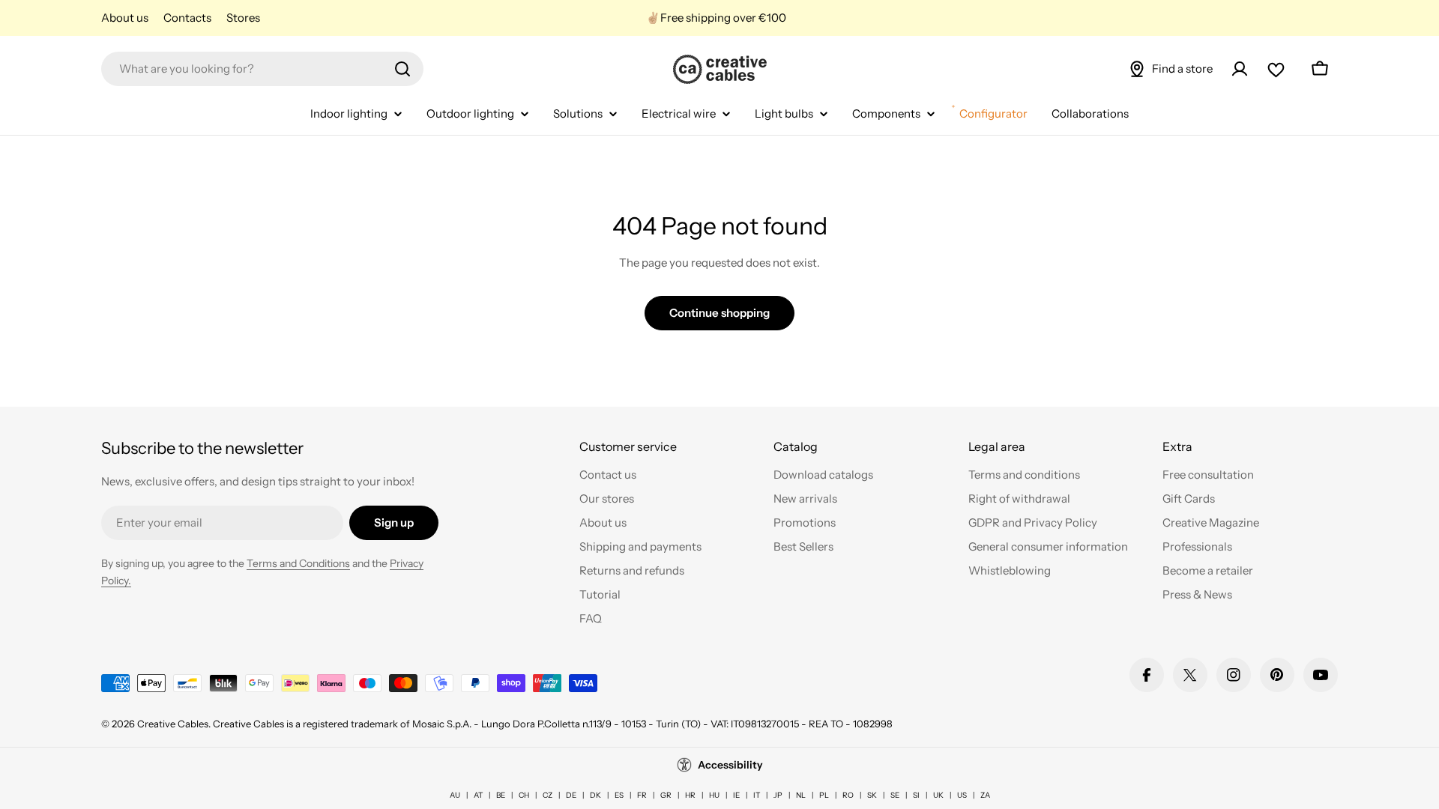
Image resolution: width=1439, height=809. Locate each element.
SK (872, 795)
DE (571, 795)
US (962, 795)
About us (124, 17)
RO (848, 795)
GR (666, 795)
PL (824, 795)
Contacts (187, 17)
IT (756, 795)
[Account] (1240, 69)
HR (690, 795)
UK (938, 795)
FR (642, 795)
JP (777, 795)
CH (524, 795)
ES (619, 795)
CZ (547, 795)
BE (500, 795)
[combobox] (262, 69)
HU (714, 795)
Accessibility (730, 765)
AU (455, 795)
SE (894, 795)
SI (916, 795)
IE (736, 795)
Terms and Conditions (298, 563)
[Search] (402, 69)
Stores (243, 17)
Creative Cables (172, 724)
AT (478, 795)
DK (595, 795)
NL (801, 795)
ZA (985, 795)
